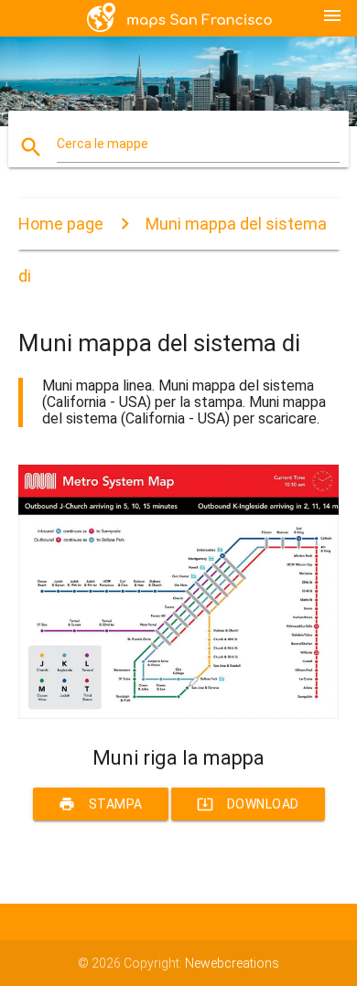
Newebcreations (232, 963)
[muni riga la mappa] (179, 714)
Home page (60, 223)
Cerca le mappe (102, 143)
